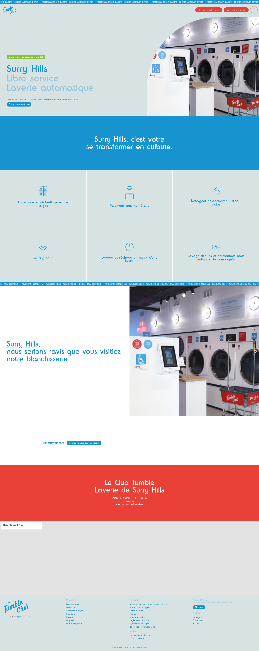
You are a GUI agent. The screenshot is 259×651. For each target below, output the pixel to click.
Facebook (198, 620)
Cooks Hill (71, 607)
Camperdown (72, 604)
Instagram (198, 617)
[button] (26, 57)
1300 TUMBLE (137, 638)
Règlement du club (139, 620)
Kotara (69, 617)
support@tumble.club (140, 635)
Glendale (70, 613)
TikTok (196, 623)
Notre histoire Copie (139, 607)
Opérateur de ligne (139, 623)
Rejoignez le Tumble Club (142, 626)
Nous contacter (137, 617)
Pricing (133, 613)
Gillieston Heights (75, 610)
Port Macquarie (74, 623)
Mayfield (70, 620)
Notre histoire (136, 610)
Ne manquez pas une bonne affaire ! (149, 604)
